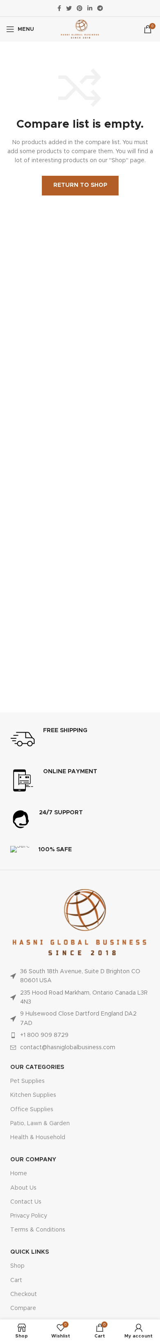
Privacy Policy (28, 1216)
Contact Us (25, 1202)
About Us (23, 1188)
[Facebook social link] (59, 8)
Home (18, 1174)
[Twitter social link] (69, 8)
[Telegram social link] (100, 8)
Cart (16, 1280)
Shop (17, 1266)
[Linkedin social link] (90, 8)
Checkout (23, 1294)
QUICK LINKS (29, 1252)
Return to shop (80, 185)
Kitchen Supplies (33, 1095)
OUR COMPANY (33, 1160)
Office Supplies (31, 1109)
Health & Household (37, 1137)
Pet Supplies (27, 1081)
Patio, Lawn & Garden (40, 1123)
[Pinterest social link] (79, 8)
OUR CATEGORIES (37, 1067)
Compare (23, 1308)
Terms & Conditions (37, 1230)
